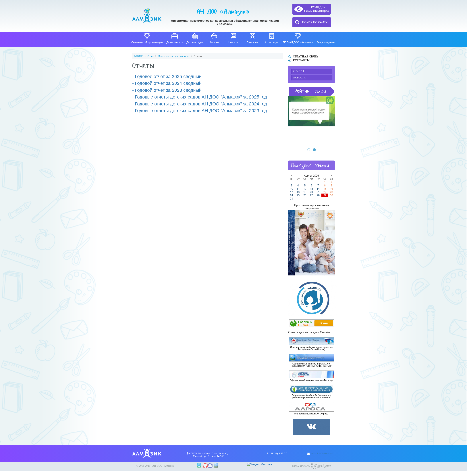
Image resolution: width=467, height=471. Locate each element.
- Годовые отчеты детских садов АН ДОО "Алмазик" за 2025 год (199, 96)
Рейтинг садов (310, 91)
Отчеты (298, 71)
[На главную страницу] (146, 15)
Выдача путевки (326, 42)
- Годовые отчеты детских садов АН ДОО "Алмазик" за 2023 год (199, 110)
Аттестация (271, 42)
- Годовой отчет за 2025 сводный (167, 76)
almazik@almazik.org (321, 453)
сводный (192, 89)
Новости (233, 42)
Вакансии (252, 42)
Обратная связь (305, 56)
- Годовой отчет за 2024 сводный (167, 83)
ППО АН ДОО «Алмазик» (298, 42)
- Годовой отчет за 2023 (157, 89)
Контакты (301, 60)
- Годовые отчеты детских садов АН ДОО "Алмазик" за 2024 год (199, 103)
